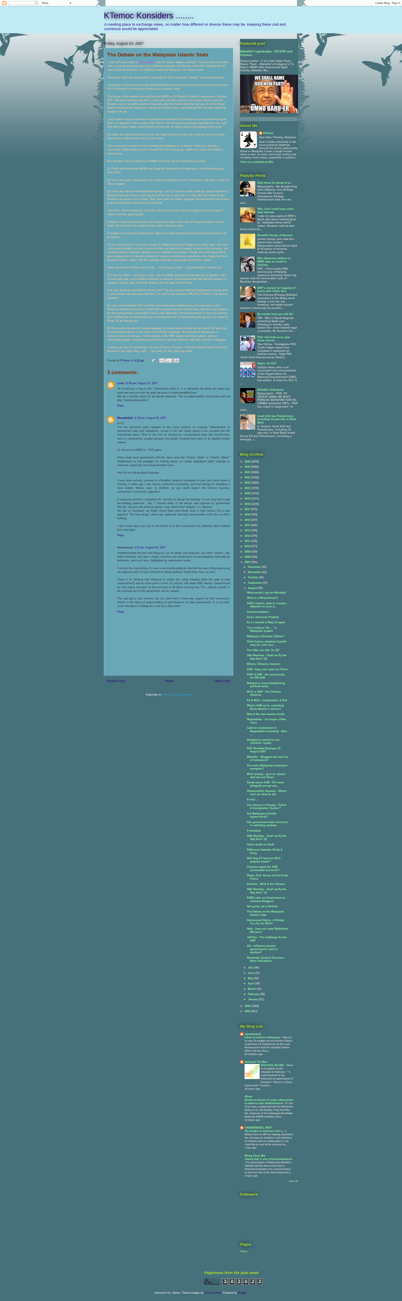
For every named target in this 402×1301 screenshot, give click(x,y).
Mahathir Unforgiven (270, 389)
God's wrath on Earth (260, 844)
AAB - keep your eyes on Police (267, 669)
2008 (248, 556)
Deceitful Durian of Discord (274, 235)
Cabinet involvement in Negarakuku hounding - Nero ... (267, 731)
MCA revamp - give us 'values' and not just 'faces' (266, 775)
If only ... (252, 799)
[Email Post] (154, 360)
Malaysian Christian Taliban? (265, 636)
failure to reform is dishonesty (263, 1037)
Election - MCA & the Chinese (266, 884)
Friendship (254, 830)
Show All (293, 1181)
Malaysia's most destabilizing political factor (266, 685)
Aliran (248, 1096)
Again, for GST (267, 363)
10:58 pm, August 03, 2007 (141, 383)
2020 (248, 493)
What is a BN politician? (262, 597)
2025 (248, 466)
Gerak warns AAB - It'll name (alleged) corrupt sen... (265, 784)
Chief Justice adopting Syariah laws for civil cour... (267, 643)
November (255, 572)
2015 (248, 519)
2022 (248, 482)
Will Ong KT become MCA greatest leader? (264, 860)
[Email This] (161, 360)
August (253, 588)
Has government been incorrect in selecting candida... (267, 824)
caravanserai (253, 1034)
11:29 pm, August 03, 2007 (150, 417)
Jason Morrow (212, 1292)
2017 (248, 509)
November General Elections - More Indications (266, 959)
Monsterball (125, 417)
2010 (248, 546)
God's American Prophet (263, 617)
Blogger (242, 1292)
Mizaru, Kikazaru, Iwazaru (263, 663)
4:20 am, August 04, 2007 (149, 547)
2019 (248, 498)
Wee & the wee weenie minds (266, 714)
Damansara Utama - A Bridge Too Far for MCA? (265, 922)
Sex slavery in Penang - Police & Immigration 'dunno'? (266, 806)
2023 (248, 477)
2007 (248, 562)
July (251, 967)
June (251, 973)
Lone (120, 383)
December (255, 566)
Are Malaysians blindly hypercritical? (261, 815)
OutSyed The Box (256, 1061)
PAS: (273, 339)
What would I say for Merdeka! (266, 592)
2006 (248, 1006)
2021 (248, 488)
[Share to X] (169, 360)
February (254, 994)
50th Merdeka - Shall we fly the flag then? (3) (266, 657)
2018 (248, 504)
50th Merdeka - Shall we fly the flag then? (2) (266, 837)
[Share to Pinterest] (177, 360)
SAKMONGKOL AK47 (258, 1127)
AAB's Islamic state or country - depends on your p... (267, 605)
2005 (248, 1011)
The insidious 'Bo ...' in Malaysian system (262, 629)
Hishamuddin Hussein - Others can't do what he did (267, 792)
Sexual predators (258, 611)
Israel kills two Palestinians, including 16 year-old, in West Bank (276, 419)
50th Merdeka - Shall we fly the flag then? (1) (266, 891)
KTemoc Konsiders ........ (149, 15)
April (251, 983)
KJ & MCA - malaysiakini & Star (267, 700)
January (253, 999)
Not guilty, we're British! (262, 906)
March (252, 988)
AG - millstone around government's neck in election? (262, 949)
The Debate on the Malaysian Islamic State (265, 913)
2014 (248, 525)
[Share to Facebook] (173, 360)
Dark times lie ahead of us (274, 182)
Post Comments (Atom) (177, 694)
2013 (248, 530)
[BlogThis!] (165, 360)
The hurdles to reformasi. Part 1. (264, 1131)
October (253, 577)
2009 (248, 551)
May (251, 978)
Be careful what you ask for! (275, 314)
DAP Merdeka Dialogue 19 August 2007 (263, 750)
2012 (248, 535)
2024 (248, 472)
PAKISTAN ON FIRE (273, 1065)
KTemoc (268, 133)
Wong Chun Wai (255, 1155)
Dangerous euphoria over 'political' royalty (263, 741)
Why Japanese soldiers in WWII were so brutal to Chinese (274, 261)
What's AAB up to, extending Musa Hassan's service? (265, 707)
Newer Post (116, 681)
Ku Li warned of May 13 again (266, 622)
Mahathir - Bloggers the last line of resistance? (267, 758)
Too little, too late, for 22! (263, 650)
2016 (248, 514)
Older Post (222, 681)
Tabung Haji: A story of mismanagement (268, 1159)
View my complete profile (256, 161)
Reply (120, 405)
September (255, 582)
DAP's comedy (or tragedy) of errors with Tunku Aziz (276, 289)
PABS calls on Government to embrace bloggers (266, 899)
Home (169, 681)
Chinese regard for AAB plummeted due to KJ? (263, 868)
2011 (248, 541)
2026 (248, 461)
